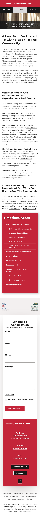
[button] (6, 9)
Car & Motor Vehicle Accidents (18, 225)
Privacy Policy (24, 496)
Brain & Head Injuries (17, 280)
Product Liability (12, 265)
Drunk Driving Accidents (18, 233)
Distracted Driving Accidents (20, 229)
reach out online (29, 208)
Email (8, 343)
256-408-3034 (14, 208)
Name (7, 332)
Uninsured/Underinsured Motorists (19, 246)
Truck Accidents (15, 241)
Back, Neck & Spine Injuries (19, 276)
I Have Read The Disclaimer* (20, 400)
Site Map (15, 496)
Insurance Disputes (13, 260)
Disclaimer (9, 395)
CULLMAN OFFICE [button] (20, 467)
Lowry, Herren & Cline (15, 493)
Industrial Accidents (14, 284)
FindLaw (29, 499)
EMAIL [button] (21, 10)
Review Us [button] (20, 473)
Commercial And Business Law (18, 252)
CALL (34, 10)
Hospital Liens (12, 256)
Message (9, 367)
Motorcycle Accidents (17, 237)
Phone (8, 355)
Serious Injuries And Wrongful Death (18, 270)
